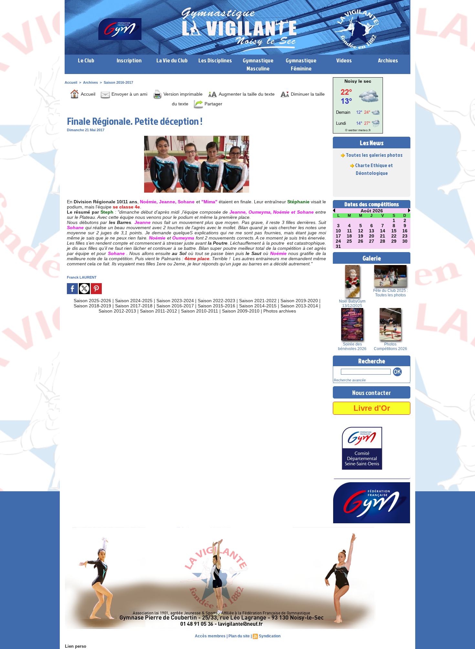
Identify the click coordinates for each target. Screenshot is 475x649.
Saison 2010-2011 (199, 311)
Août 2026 (372, 210)
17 (338, 236)
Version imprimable (182, 94)
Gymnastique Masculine (258, 64)
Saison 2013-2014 (299, 305)
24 (338, 241)
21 (382, 236)
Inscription (129, 60)
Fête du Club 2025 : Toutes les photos (390, 292)
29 (393, 241)
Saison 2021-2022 (258, 300)
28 (382, 241)
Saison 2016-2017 (118, 82)
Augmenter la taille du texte (246, 94)
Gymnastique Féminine (301, 64)
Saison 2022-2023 (216, 300)
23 (404, 236)
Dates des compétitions (371, 204)
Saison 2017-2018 (134, 305)
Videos (344, 60)
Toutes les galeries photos (374, 149)
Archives (388, 60)
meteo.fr (364, 130)
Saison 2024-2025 (134, 300)
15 (393, 230)
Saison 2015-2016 (216, 305)
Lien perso (75, 646)
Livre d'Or (372, 408)
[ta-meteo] (357, 85)
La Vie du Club (172, 60)
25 (349, 241)
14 (382, 230)
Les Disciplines (215, 60)
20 (371, 236)
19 (360, 236)
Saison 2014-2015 (258, 305)
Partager (212, 103)
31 (338, 246)
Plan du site (239, 636)
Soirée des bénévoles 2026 (352, 346)
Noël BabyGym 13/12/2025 (352, 303)
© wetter (351, 130)
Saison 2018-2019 (92, 305)
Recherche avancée (350, 380)
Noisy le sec (357, 81)
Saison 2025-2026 (92, 300)
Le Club (86, 60)
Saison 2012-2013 (117, 311)
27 (371, 241)
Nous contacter (371, 392)
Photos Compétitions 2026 (390, 346)
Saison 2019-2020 (299, 300)
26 (360, 241)
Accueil (71, 82)
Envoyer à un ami (128, 94)
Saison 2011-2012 (158, 311)
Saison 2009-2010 (240, 311)
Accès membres (210, 636)
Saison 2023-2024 (175, 300)
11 (349, 230)
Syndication (269, 636)
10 (338, 230)
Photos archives (279, 311)
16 (404, 230)
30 (404, 241)
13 (371, 230)
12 (360, 230)
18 (349, 236)
